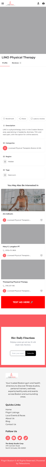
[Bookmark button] (41, 220)
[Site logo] (10, 3)
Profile (4, 63)
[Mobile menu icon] (2, 3)
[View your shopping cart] (43, 3)
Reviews (16, 63)
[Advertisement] (23, 90)
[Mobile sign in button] (38, 3)
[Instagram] (8, 438)
